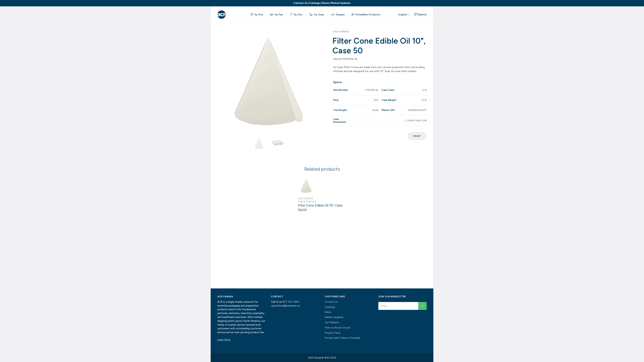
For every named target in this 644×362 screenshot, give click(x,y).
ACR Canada (341, 31)
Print (417, 136)
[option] (268, 80)
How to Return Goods (337, 327)
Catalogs (314, 3)
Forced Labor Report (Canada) (342, 337)
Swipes (340, 14)
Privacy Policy (333, 332)
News (325, 3)
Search (422, 14)
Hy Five (258, 14)
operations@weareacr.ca (285, 305)
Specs (337, 82)
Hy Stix (297, 14)
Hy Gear (319, 14)
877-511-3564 (291, 301)
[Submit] (422, 306)
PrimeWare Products (367, 14)
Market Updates (340, 3)
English (403, 14)
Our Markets (332, 322)
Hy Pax (279, 14)
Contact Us (300, 3)
